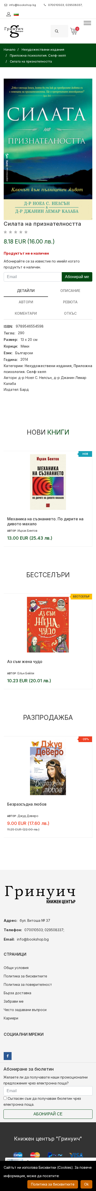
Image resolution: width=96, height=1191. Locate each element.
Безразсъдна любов (27, 804)
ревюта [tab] (70, 302)
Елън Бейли (25, 673)
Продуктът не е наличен (26, 253)
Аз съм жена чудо (24, 661)
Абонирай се (48, 1114)
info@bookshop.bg (22, 5)
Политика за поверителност (28, 984)
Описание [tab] (70, 290)
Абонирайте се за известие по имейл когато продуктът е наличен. (42, 264)
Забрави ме (13, 1001)
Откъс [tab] (70, 313)
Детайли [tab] (26, 290)
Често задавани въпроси (25, 1010)
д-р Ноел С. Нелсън (35, 377)
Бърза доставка (17, 993)
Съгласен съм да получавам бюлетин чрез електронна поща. (42, 1101)
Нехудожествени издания (48, 366)
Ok (86, 1184)
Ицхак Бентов (27, 530)
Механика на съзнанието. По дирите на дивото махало (45, 521)
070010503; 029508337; (65, 5)
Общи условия (16, 968)
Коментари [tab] (26, 313)
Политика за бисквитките (25, 976)
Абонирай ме (77, 277)
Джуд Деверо (27, 816)
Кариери (11, 1018)
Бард (24, 389)
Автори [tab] (26, 302)
